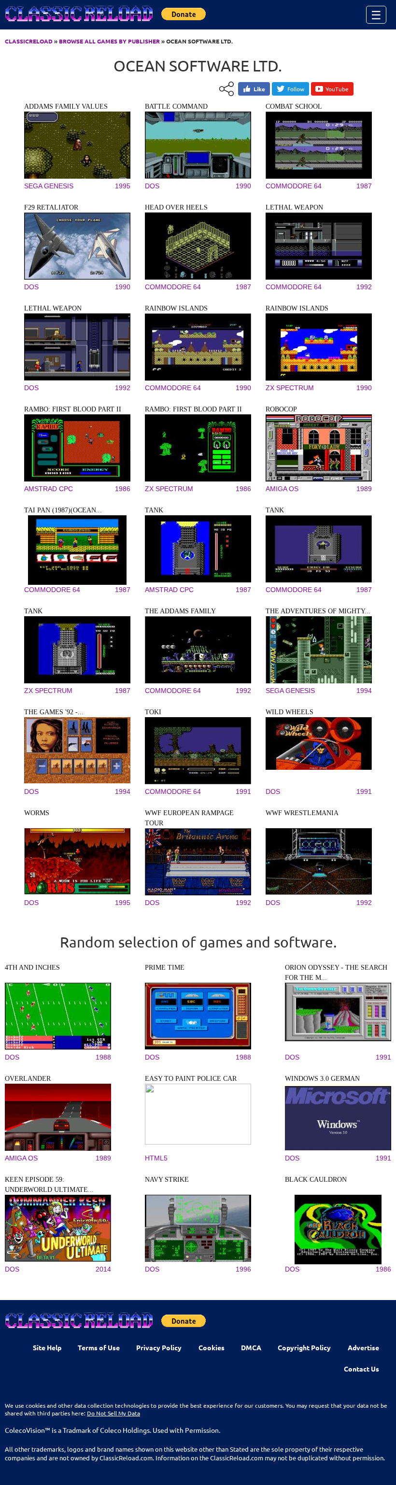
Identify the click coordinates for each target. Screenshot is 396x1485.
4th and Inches (32, 967)
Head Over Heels (176, 207)
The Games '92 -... (54, 712)
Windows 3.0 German (322, 1078)
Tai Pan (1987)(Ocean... (63, 510)
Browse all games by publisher (109, 41)
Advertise (363, 1347)
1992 (364, 287)
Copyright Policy (304, 1347)
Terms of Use (99, 1347)
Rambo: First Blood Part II (72, 409)
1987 (364, 186)
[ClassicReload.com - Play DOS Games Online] (78, 23)
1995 (122, 186)
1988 (103, 1057)
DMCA (251, 1347)
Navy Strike (167, 1179)
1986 (122, 489)
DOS (152, 186)
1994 (364, 690)
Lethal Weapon (294, 207)
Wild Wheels (289, 712)
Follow (295, 89)
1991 (243, 791)
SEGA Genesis (48, 186)
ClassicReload (29, 41)
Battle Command (176, 106)
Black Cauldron (316, 1179)
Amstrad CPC (48, 489)
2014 (103, 1269)
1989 (364, 489)
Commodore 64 (294, 186)
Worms (36, 813)
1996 (243, 1269)
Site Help (47, 1347)
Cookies (211, 1347)
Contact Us (361, 1368)
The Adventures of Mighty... (318, 611)
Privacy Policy (159, 1347)
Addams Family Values (66, 106)
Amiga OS (282, 489)
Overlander (28, 1078)
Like (259, 89)
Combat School (294, 106)
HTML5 (156, 1158)
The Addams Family (180, 611)
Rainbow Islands (176, 308)
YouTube (337, 89)
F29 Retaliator (51, 207)
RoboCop (281, 409)
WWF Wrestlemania (302, 813)
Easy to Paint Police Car (191, 1078)
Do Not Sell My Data (113, 1413)
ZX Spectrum (290, 388)
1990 (243, 186)
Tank (154, 510)
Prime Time (164, 967)
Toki (153, 712)
